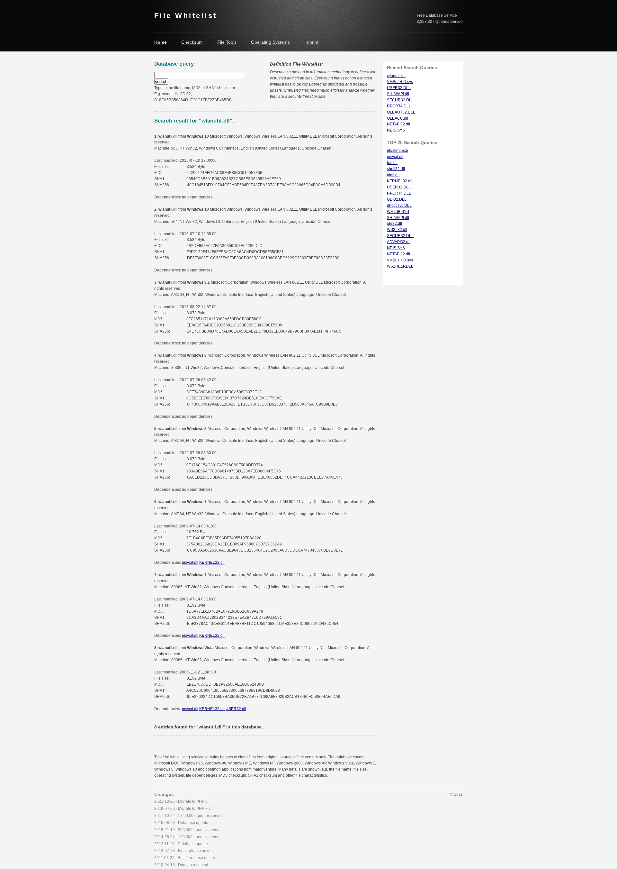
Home (160, 42)
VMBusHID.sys (400, 81)
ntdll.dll (393, 175)
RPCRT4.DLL (399, 106)
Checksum (192, 42)
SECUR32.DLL (400, 100)
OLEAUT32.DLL (401, 112)
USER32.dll (236, 709)
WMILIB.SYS (398, 211)
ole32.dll (394, 223)
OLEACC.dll (397, 118)
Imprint (311, 42)
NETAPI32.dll (398, 124)
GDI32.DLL (397, 199)
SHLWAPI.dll (398, 94)
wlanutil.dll (396, 75)
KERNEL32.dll (212, 562)
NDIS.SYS (396, 130)
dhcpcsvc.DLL (399, 205)
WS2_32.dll (397, 229)
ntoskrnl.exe (397, 150)
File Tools (227, 42)
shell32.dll (396, 169)
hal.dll (392, 162)
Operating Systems (270, 42)
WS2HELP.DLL (400, 266)
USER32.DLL (399, 88)
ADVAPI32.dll (398, 242)
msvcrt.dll (190, 562)
